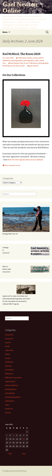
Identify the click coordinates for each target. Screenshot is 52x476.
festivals (8, 366)
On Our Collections (30, 63)
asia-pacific (9, 338)
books (7, 346)
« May (10, 453)
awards (8, 342)
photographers (17, 60)
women (8, 412)
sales (37, 60)
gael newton (33, 66)
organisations (10, 381)
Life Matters (9, 370)
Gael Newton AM (16, 63)
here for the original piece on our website (25, 159)
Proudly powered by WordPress (15, 471)
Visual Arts (9, 409)
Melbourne (9, 373)
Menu (5, 32)
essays (35, 58)
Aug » (24, 453)
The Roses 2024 (18, 66)
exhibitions (9, 362)
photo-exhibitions (11, 385)
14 (23, 439)
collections (22, 58)
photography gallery (12, 397)
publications (9, 401)
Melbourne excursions (13, 377)
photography (29, 60)
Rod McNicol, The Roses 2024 (21, 54)
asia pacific (9, 335)
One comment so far (12, 165)
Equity (29, 58)
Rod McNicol (7, 66)
